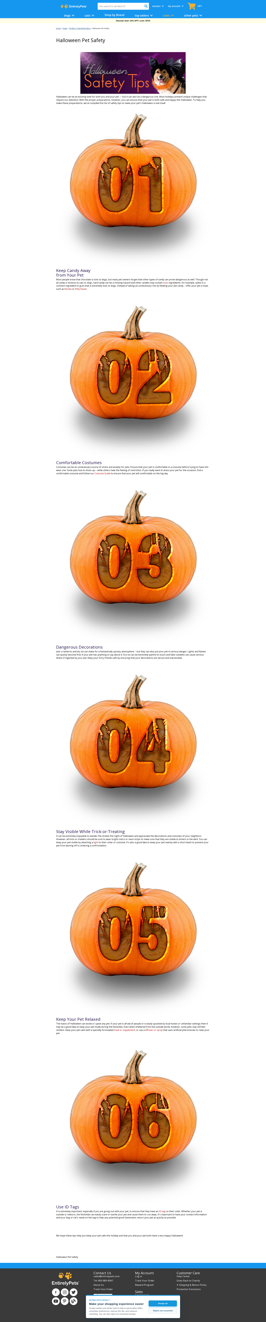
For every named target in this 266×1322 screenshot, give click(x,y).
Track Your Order (103, 1289)
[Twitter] (73, 1292)
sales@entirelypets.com (106, 1276)
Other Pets (191, 15)
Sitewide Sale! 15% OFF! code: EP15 (133, 21)
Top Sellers (142, 15)
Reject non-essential (163, 1310)
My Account (174, 6)
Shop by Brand (114, 15)
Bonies (68, 288)
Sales (167, 15)
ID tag (162, 1211)
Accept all (162, 1303)
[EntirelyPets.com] (73, 6)
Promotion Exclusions (189, 1289)
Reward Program (144, 1284)
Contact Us (102, 1273)
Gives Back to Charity (188, 1280)
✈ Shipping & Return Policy (191, 1284)
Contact (156, 6)
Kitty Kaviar (81, 288)
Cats (88, 15)
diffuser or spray (154, 1030)
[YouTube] (56, 1301)
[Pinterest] (65, 1301)
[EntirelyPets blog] (73, 1301)
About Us (99, 1284)
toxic (165, 282)
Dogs (67, 15)
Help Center (183, 1276)
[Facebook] (56, 1292)
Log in (138, 1276)
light (96, 842)
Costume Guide (102, 473)
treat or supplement (124, 1030)
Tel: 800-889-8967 (103, 1280)
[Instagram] (65, 1292)
